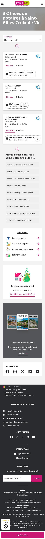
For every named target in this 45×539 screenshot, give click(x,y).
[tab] (10, 66)
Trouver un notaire (14, 387)
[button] (22, 59)
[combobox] (22, 40)
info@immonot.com (22, 516)
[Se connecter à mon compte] (42, 3)
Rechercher (24, 535)
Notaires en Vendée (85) (14, 392)
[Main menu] (2, 3)
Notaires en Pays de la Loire (15, 389)
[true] (7, 371)
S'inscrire (36, 478)
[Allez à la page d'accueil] (4, 387)
